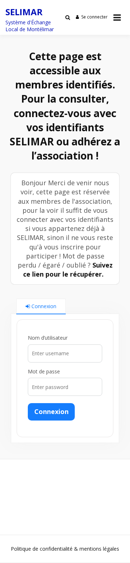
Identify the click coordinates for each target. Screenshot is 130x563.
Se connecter (94, 17)
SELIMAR (24, 12)
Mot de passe (44, 371)
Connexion (51, 411)
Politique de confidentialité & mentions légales (65, 548)
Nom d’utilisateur (48, 337)
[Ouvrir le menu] (117, 17)
